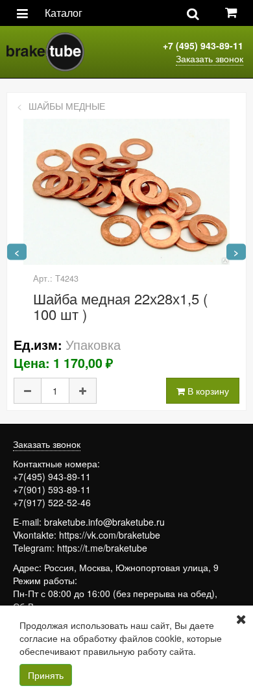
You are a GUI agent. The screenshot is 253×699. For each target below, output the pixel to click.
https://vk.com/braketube (109, 534)
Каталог (63, 12)
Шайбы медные (67, 105)
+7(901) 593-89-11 (52, 489)
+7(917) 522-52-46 (52, 502)
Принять (46, 674)
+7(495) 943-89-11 (52, 476)
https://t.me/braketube (102, 547)
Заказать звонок (209, 58)
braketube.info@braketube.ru (104, 521)
